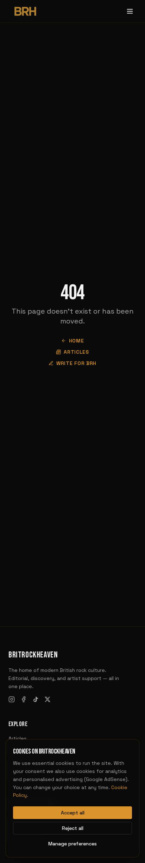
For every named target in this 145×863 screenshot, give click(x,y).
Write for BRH (76, 363)
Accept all (72, 813)
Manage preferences (72, 843)
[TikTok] (35, 699)
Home (76, 341)
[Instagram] (11, 699)
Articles (76, 352)
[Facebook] (23, 699)
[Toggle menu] (130, 11)
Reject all (72, 828)
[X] (47, 699)
